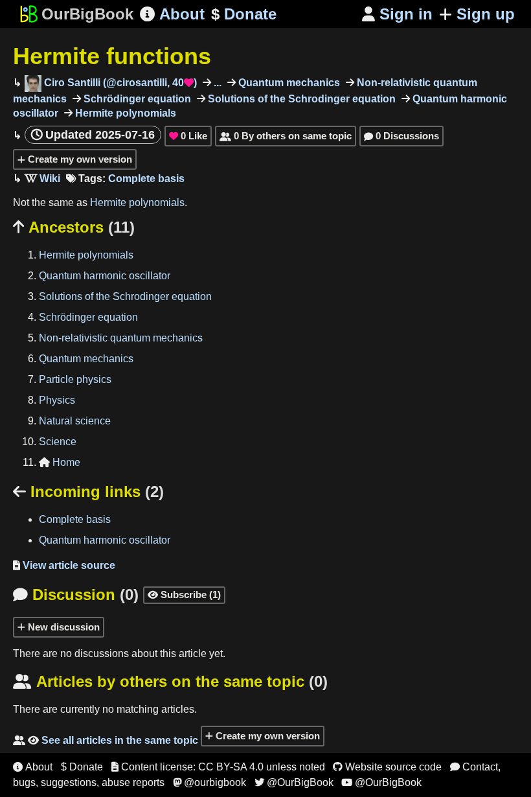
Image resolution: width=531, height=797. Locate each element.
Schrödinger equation (136, 98)
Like (188, 135)
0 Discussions (401, 135)
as (83, 202)
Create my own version (78, 159)
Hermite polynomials (124, 113)
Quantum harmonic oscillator (104, 275)
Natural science (75, 420)
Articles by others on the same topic (170, 681)
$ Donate (82, 766)
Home (59, 462)
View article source (64, 565)
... (216, 82)
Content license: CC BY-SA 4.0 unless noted (218, 766)
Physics (57, 400)
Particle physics (75, 379)
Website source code (387, 766)
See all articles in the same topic (105, 740)
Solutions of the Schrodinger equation (300, 98)
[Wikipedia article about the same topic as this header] (42, 178)
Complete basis (146, 178)
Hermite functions (112, 56)
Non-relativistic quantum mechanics (121, 337)
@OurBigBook (293, 782)
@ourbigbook (209, 782)
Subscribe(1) (184, 594)
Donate (244, 14)
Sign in (397, 14)
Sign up (486, 14)
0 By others (286, 135)
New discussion (62, 626)
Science (57, 441)
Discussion (76, 594)
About (172, 14)
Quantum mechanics (288, 82)
